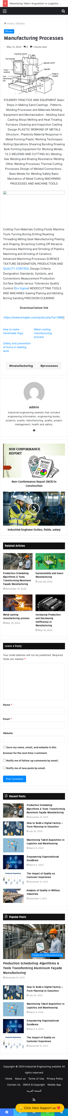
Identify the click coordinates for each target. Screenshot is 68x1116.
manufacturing (22, 366)
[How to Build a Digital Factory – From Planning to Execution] (13, 828)
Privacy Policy (55, 1078)
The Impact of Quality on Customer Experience (41, 875)
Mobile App (54, 1084)
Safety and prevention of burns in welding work (17, 347)
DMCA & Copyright (34, 1084)
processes (50, 366)
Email (7, 718)
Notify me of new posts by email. (26, 768)
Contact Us (13, 1084)
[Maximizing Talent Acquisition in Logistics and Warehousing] (13, 845)
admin (34, 407)
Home (10, 23)
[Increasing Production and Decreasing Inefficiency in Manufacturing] (50, 602)
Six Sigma (21, 288)
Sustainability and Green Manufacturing (49, 575)
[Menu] (5, 12)
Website (8, 733)
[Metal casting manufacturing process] (17, 602)
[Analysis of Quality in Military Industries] (13, 896)
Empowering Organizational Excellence (43, 858)
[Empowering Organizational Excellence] (13, 862)
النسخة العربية (34, 1090)
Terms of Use (36, 1078)
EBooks (20, 23)
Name (7, 704)
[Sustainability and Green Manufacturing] (50, 561)
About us (20, 1078)
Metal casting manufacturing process (43, 333)
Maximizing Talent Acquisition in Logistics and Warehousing (45, 841)
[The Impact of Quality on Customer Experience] (13, 879)
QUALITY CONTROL (16, 268)
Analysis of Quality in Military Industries (43, 892)
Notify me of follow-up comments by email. (32, 760)
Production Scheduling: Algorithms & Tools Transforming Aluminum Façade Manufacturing (17, 579)
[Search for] (63, 12)
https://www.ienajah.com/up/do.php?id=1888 (33, 317)
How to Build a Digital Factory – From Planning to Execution (45, 825)
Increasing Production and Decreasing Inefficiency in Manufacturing (48, 620)
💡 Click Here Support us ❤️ (39, 1108)
